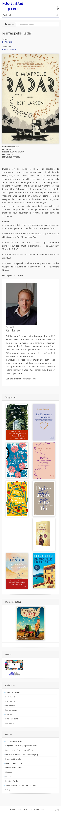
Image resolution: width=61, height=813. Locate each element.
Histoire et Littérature (14, 759)
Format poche (11, 710)
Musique (8, 772)
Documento (10, 705)
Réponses (9, 723)
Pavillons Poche (11, 719)
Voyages (8, 790)
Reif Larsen (7, 41)
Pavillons (9, 714)
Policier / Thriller (11, 781)
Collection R (10, 701)
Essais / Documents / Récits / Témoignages (22, 754)
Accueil (11, 24)
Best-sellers (10, 697)
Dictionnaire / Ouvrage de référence (19, 750)
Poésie (8, 776)
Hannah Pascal (9, 49)
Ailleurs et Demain (12, 692)
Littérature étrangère (13, 763)
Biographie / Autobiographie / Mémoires (21, 746)
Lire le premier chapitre (12, 275)
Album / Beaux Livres (13, 741)
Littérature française (13, 768)
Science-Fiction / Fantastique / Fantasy (20, 785)
